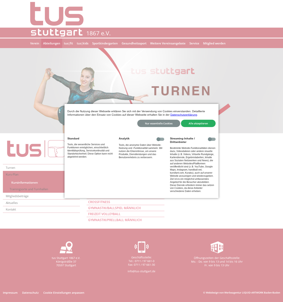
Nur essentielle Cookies (158, 123)
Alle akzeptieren (198, 123)
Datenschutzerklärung (183, 114)
